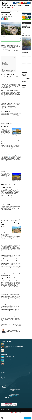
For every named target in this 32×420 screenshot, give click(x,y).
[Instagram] (29, 0)
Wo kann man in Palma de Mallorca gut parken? (8, 70)
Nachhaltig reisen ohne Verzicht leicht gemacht (26, 64)
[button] (30, 10)
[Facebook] (28, 0)
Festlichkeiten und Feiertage (6, 66)
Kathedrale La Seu (5, 61)
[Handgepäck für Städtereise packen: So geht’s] (2, 350)
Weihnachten (4, 69)
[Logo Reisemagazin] (6, 3)
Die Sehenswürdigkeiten (5, 60)
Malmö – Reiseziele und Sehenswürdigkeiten (25, 67)
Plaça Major (4, 65)
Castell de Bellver (5, 62)
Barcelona (9, 156)
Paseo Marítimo (4, 78)
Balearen (6, 11)
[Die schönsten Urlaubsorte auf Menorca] (2, 364)
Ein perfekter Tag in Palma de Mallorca (7, 71)
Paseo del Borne (5, 63)
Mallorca (6, 12)
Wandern (24, 81)
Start (1, 11)
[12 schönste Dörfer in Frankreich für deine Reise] (2, 344)
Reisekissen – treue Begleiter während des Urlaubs (17, 325)
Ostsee (28, 78)
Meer (23, 78)
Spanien (3, 11)
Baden (24, 75)
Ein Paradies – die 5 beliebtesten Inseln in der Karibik (11, 359)
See (22, 80)
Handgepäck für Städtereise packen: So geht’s (26, 61)
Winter (27, 81)
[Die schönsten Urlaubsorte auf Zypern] (2, 357)
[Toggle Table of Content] (14, 57)
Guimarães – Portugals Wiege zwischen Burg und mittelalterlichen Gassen (26, 58)
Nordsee (25, 78)
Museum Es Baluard (5, 64)
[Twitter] (30, 0)
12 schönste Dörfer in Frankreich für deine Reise (26, 54)
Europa (9, 12)
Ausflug (26, 74)
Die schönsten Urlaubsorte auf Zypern (9, 356)
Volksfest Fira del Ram (5, 68)
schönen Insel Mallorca (15, 43)
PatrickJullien (3, 17)
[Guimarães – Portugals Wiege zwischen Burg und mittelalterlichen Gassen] (2, 347)
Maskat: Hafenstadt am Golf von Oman (5, 325)
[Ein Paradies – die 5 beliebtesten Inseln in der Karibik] (2, 360)
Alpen (23, 74)
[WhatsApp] (7, 19)
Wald (28, 80)
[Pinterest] (5, 19)
